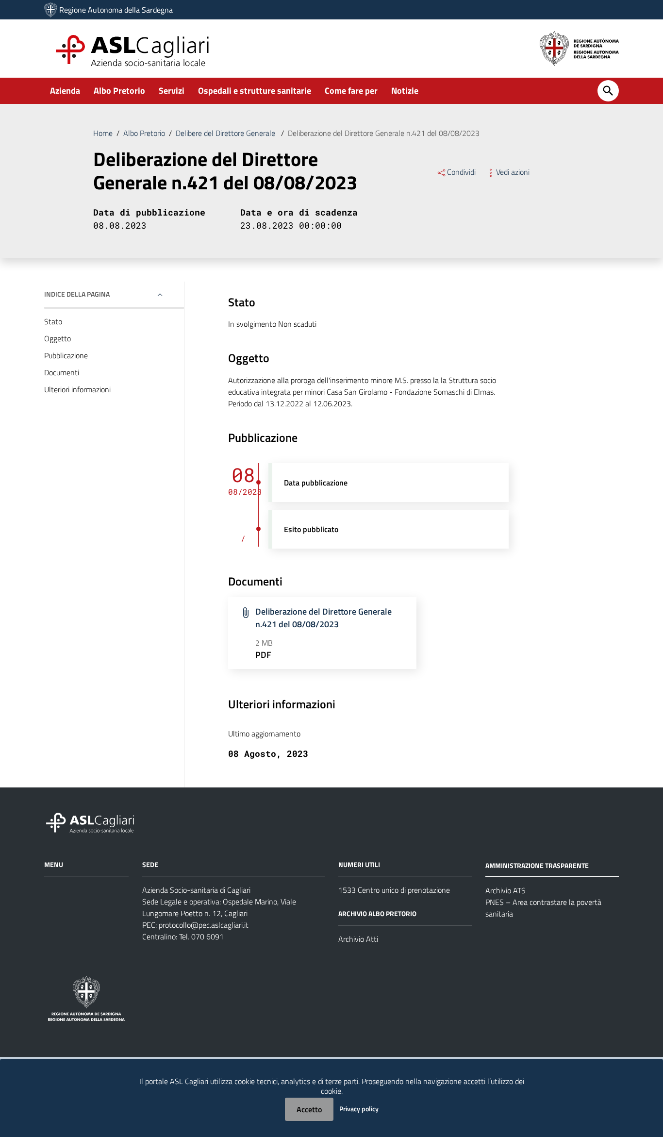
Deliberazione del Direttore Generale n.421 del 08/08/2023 (323, 618)
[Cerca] (608, 90)
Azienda (65, 90)
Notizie (404, 90)
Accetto (309, 1109)
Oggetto (57, 338)
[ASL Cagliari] (50, 10)
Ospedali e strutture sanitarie (254, 90)
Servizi (171, 90)
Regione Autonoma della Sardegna (116, 10)
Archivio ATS (505, 890)
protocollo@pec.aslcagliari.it (204, 925)
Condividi (461, 172)
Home (103, 133)
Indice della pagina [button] (77, 294)
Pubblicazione (66, 355)
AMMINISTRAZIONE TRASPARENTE (537, 865)
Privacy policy (359, 1109)
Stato (53, 321)
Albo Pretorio (119, 90)
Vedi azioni (513, 172)
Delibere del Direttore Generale (226, 133)
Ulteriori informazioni (77, 389)
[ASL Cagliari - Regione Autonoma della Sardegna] (94, 821)
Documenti (61, 372)
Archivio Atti (358, 939)
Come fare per (351, 90)
